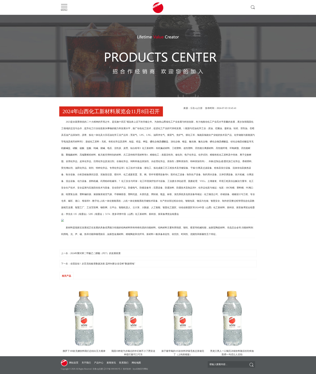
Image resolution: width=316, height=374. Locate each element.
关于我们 (86, 362)
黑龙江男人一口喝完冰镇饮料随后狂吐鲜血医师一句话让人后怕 (232, 353)
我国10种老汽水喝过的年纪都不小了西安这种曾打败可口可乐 (133, 353)
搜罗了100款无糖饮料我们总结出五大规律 (84, 351)
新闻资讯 (111, 362)
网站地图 (136, 362)
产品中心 (98, 362)
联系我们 (123, 362)
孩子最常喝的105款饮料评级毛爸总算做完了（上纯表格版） (182, 353)
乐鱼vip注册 (196, 108)
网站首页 (73, 362)
